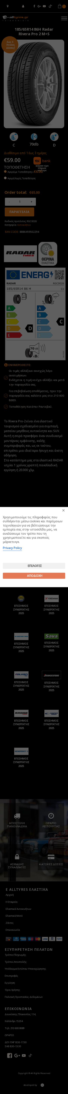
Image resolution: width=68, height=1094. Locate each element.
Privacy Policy (12, 548)
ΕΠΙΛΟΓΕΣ (35, 566)
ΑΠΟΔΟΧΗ (34, 576)
